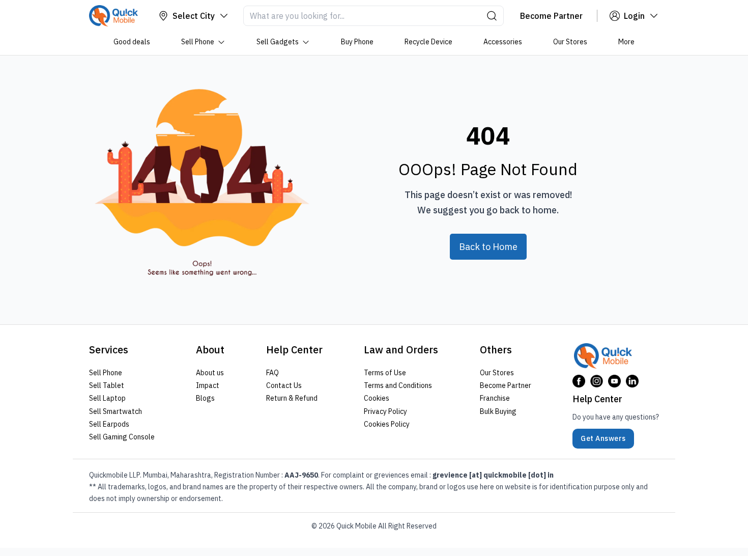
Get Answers (603, 438)
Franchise (495, 398)
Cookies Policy (387, 424)
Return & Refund (292, 398)
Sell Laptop (107, 398)
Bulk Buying (498, 411)
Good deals (131, 41)
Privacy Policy (385, 411)
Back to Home (488, 247)
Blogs (205, 398)
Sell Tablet (106, 385)
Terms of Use (385, 372)
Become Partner (505, 385)
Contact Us (284, 385)
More (626, 41)
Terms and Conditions (398, 385)
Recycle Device (428, 41)
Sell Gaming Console (122, 436)
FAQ (272, 372)
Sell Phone (197, 41)
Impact (207, 385)
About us (210, 372)
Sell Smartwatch (115, 411)
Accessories (502, 41)
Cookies (376, 398)
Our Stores (570, 41)
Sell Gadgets (277, 41)
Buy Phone (357, 41)
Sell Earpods (109, 424)
